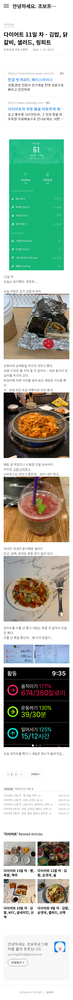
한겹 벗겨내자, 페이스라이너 (30, 79)
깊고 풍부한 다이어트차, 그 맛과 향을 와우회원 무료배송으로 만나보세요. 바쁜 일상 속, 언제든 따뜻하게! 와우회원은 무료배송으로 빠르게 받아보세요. (36, 116)
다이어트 (8, 788)
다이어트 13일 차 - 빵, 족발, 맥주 (20, 795)
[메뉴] (6, 6)
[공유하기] (16, 774)
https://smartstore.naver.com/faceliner (32, 73)
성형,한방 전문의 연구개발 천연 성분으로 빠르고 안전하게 (36, 87)
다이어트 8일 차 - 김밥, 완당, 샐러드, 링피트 (26, 813)
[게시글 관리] (21, 774)
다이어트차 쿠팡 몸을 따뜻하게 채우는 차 (36, 108)
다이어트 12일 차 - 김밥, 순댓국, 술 (21, 800)
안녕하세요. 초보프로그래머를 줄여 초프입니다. (36, 6)
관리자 (50, 992)
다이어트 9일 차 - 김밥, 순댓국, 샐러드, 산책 (26, 808)
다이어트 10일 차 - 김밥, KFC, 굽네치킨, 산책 (26, 804)
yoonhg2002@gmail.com (25, 954)
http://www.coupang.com (26, 102)
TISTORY (37, 992)
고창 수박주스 (22, 469)
